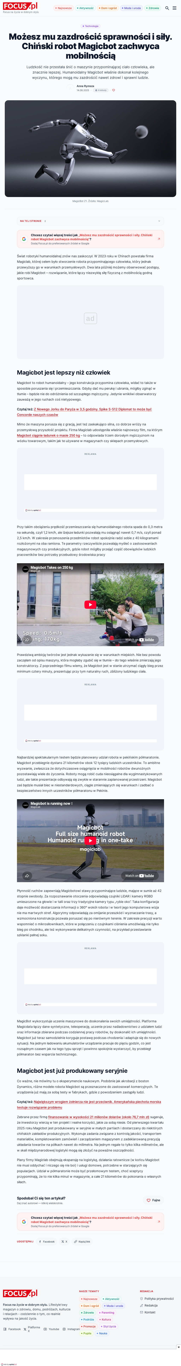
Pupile (87, 1333)
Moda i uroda (132, 8)
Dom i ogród (109, 8)
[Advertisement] (90, 482)
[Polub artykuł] (113, 90)
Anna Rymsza (85, 86)
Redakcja (151, 1305)
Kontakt (150, 1312)
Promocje (89, 1326)
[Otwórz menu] (174, 8)
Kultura (106, 1319)
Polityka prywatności (159, 1298)
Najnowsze (65, 8)
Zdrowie (154, 8)
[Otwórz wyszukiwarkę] (167, 8)
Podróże (88, 1319)
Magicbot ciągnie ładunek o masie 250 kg (48, 435)
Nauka (103, 1333)
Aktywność (86, 8)
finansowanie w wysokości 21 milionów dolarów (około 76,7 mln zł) (98, 1117)
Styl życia (109, 1326)
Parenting (108, 1312)
